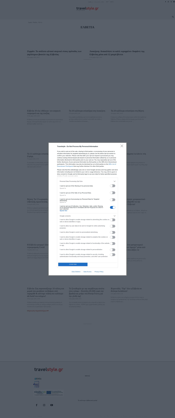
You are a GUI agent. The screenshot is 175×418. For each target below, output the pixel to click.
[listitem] (87, 181)
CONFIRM (73, 264)
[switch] (112, 185)
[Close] (122, 147)
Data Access (87, 271)
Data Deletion (76, 271)
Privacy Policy (99, 271)
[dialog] (87, 209)
